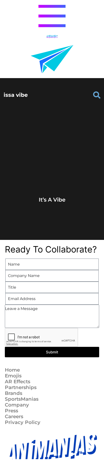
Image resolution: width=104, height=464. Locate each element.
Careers (14, 416)
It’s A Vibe (52, 199)
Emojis (13, 375)
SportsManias (21, 399)
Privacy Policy (22, 422)
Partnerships (21, 387)
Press (11, 410)
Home (12, 369)
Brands (13, 393)
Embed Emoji (52, 181)
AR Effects (17, 381)
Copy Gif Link (54, 172)
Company (17, 404)
